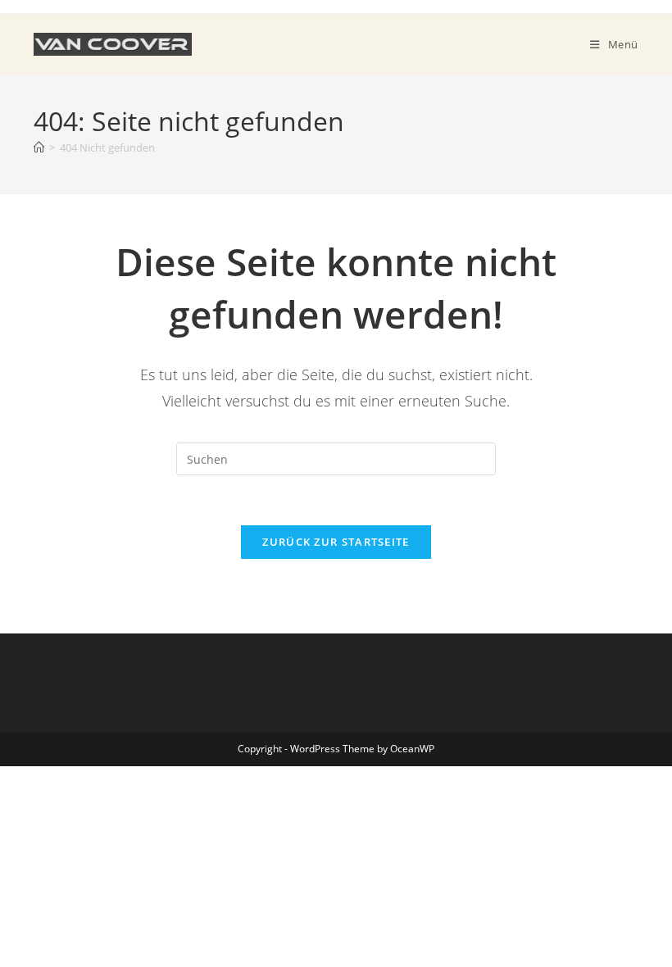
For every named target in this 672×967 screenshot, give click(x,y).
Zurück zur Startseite (335, 541)
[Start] (39, 147)
